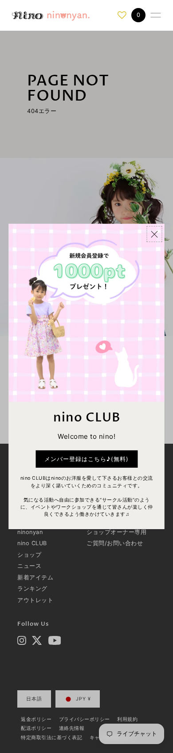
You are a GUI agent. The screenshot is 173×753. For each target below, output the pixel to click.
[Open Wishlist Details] (122, 15)
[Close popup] (154, 234)
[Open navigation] (155, 15)
